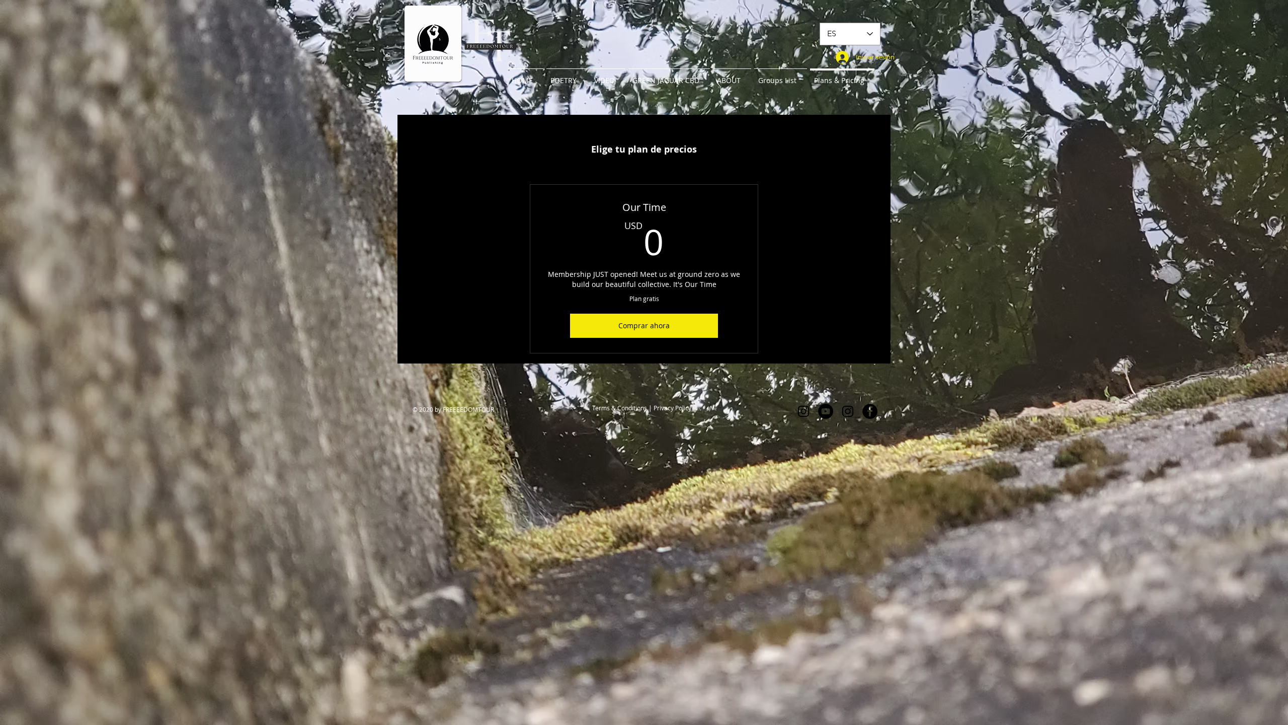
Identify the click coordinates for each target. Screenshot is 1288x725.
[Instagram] (803, 411)
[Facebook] (869, 411)
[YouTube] (825, 411)
